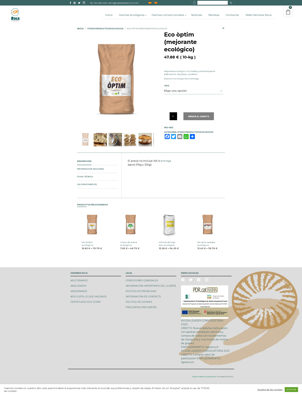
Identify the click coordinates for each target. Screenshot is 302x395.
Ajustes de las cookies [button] (269, 389)
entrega (194, 78)
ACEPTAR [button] (291, 389)
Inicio (80, 28)
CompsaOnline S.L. (225, 376)
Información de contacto (143, 296)
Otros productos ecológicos (105, 28)
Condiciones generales (142, 280)
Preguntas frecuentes (141, 307)
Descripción (84, 161)
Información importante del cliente (151, 285)
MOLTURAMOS (79, 280)
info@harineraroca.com (123, 3)
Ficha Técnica (85, 176)
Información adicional (90, 169)
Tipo (166, 86)
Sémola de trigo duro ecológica (167, 243)
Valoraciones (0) (87, 184)
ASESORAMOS (78, 291)
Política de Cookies (139, 302)
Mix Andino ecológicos (87, 243)
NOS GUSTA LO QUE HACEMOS (88, 296)
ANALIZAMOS (78, 285)
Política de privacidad (141, 291)
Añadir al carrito (198, 116)
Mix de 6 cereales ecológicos (206, 243)
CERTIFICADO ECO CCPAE (85, 302)
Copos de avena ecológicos (128, 243)
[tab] (97, 161)
